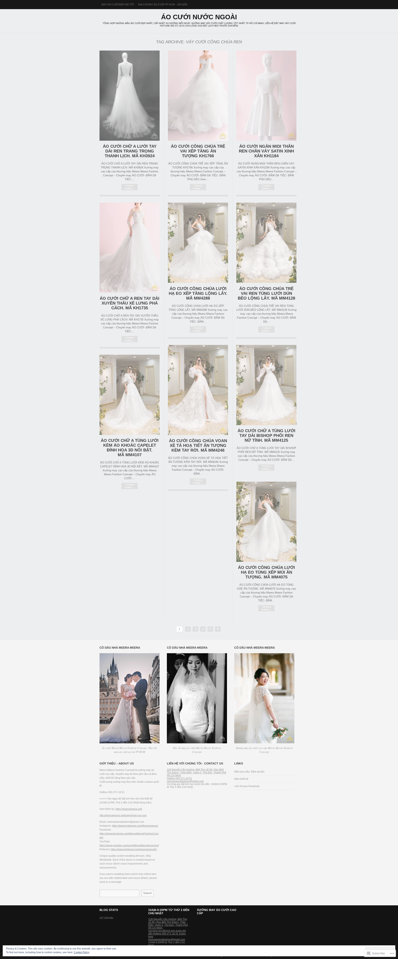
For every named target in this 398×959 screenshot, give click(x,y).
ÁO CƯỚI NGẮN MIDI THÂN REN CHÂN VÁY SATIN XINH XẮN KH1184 (266, 151)
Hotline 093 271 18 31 (179, 778)
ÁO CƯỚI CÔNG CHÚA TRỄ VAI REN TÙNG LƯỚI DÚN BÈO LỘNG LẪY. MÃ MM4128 (266, 293)
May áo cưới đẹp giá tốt (118, 4)
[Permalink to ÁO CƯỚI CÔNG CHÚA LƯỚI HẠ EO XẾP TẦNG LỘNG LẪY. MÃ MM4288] (198, 281)
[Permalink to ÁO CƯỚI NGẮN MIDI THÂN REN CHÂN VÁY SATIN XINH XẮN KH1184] (266, 139)
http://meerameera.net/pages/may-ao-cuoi (123, 815)
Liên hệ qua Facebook (247, 786)
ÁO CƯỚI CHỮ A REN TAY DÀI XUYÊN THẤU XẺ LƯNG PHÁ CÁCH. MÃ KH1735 (129, 303)
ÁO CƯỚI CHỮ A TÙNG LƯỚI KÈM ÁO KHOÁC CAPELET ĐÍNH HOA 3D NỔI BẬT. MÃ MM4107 (130, 447)
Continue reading (129, 187)
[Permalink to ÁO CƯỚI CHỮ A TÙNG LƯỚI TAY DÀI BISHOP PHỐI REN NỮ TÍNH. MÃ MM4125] (266, 424)
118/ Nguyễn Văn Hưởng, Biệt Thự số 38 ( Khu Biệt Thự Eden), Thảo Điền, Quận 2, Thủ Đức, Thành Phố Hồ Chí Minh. (168, 923)
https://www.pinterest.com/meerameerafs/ (134, 849)
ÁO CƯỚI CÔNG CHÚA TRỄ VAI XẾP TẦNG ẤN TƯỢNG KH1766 (198, 151)
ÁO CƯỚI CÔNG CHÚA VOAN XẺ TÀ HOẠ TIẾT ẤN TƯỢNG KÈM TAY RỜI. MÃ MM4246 (198, 445)
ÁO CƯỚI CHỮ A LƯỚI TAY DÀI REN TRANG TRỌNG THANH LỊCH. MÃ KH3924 (130, 151)
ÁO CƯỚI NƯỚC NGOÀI (199, 17)
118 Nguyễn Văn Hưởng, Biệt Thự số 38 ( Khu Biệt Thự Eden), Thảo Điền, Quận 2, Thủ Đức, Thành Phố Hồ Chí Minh (196, 772)
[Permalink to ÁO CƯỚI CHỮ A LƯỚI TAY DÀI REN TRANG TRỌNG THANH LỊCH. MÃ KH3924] (130, 139)
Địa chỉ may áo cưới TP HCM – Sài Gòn (162, 4)
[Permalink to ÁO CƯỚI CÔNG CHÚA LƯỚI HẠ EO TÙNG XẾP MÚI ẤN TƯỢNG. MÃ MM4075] (266, 560)
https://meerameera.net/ (128, 809)
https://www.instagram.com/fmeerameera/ (135, 825)
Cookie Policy (81, 952)
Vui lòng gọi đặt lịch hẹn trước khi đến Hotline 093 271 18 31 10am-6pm (167, 933)
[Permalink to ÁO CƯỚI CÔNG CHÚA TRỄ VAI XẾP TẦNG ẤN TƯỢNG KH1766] (198, 139)
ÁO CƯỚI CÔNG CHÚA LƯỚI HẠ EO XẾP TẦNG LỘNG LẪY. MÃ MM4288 (198, 293)
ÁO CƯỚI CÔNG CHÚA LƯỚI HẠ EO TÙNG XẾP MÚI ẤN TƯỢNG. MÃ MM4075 (266, 572)
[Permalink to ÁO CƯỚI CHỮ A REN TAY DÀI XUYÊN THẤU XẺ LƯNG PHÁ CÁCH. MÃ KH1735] (130, 291)
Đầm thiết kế (241, 779)
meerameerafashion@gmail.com (185, 781)
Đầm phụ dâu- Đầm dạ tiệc (249, 771)
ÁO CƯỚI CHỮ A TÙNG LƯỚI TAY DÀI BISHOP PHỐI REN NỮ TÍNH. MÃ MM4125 (266, 435)
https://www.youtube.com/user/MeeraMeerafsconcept (129, 845)
